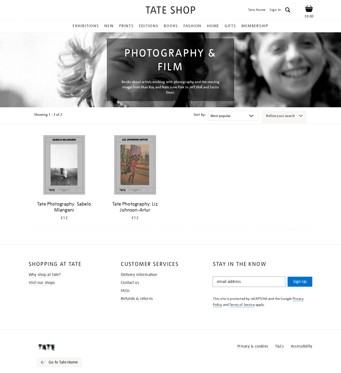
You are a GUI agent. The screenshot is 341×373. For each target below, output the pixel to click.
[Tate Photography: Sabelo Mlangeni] (64, 165)
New (109, 25)
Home (213, 25)
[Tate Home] (68, 347)
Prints (126, 25)
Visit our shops (42, 282)
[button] (287, 10)
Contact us (130, 282)
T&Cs (279, 346)
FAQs (125, 290)
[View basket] (309, 9)
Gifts (230, 25)
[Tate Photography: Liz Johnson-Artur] (135, 165)
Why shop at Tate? (45, 274)
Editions (148, 25)
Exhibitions (86, 25)
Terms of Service (242, 304)
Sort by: (200, 114)
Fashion (192, 25)
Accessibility (301, 346)
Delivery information (139, 274)
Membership (254, 25)
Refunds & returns (137, 298)
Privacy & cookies (252, 346)
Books (171, 25)
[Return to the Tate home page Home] (170, 10)
